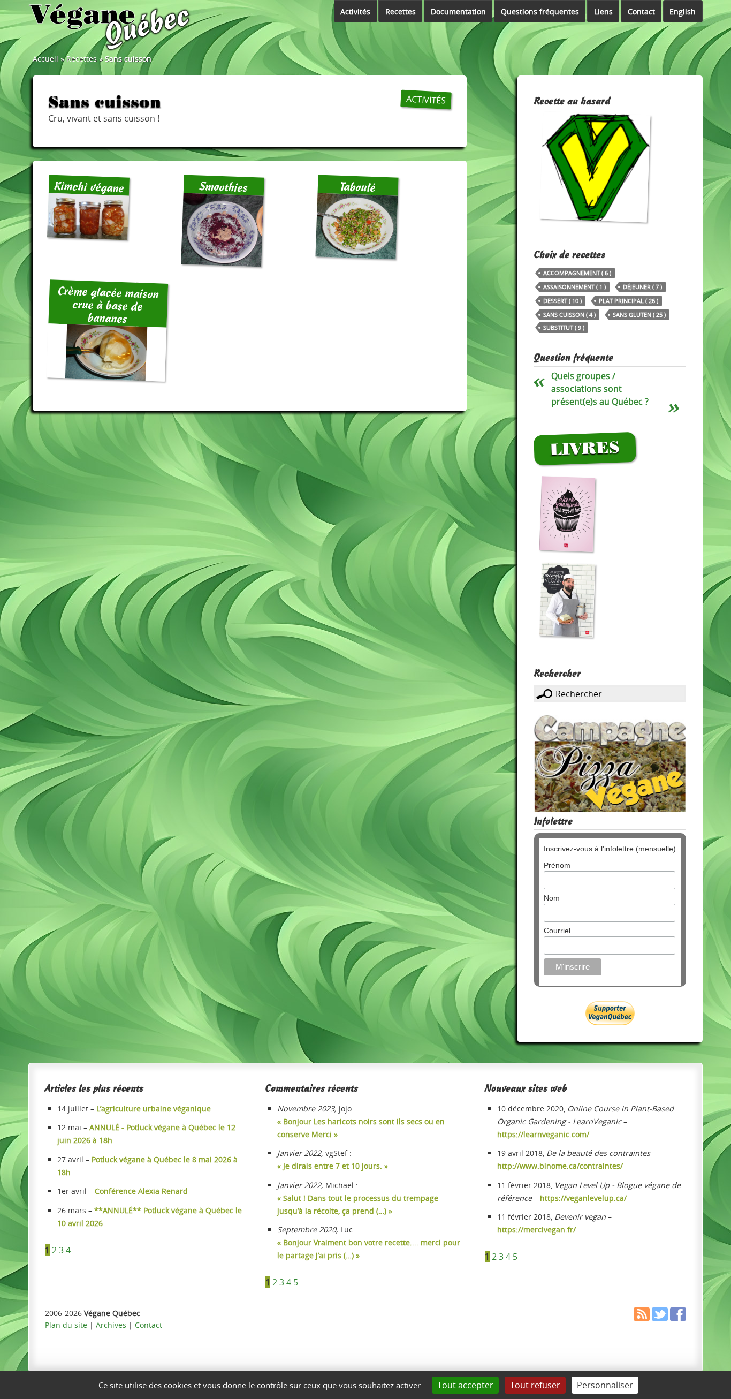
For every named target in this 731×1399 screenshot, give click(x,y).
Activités (355, 11)
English (682, 11)
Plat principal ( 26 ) (628, 301)
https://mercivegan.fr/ (536, 1229)
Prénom (557, 865)
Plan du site (66, 1325)
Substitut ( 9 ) (563, 327)
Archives (111, 1325)
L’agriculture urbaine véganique (153, 1108)
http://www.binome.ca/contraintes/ (560, 1166)
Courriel (557, 930)
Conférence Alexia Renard (141, 1191)
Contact (641, 11)
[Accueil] (110, 27)
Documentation (458, 11)
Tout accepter (465, 1385)
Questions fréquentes (540, 11)
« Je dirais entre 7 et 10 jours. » (332, 1166)
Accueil (45, 59)
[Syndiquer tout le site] (642, 1318)
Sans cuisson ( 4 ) (569, 315)
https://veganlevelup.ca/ (583, 1198)
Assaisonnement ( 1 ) (574, 287)
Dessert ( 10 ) (562, 301)
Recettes (400, 11)
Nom (552, 898)
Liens (603, 11)
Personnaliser (605, 1385)
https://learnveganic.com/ (543, 1134)
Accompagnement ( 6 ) (577, 273)
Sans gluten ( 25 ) (639, 315)
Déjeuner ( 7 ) (642, 287)
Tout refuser (535, 1385)
